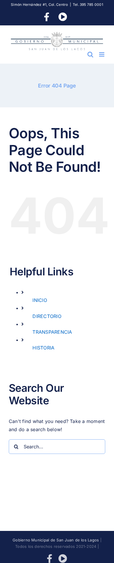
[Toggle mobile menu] (102, 54)
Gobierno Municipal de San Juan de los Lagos (56, 540)
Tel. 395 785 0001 (88, 4)
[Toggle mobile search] (90, 54)
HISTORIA (43, 348)
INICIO (39, 300)
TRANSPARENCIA (52, 332)
